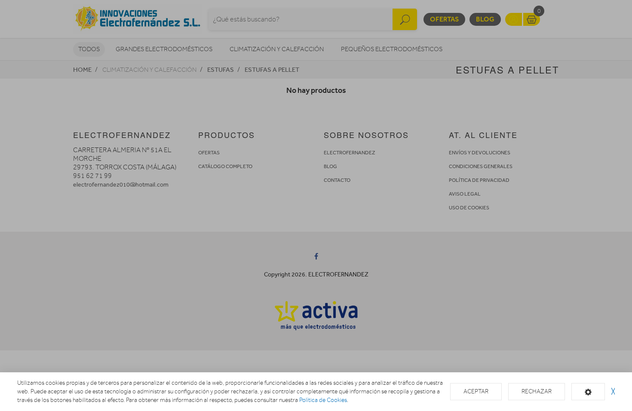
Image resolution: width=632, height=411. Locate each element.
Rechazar (537, 391)
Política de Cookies (323, 400)
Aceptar (475, 391)
